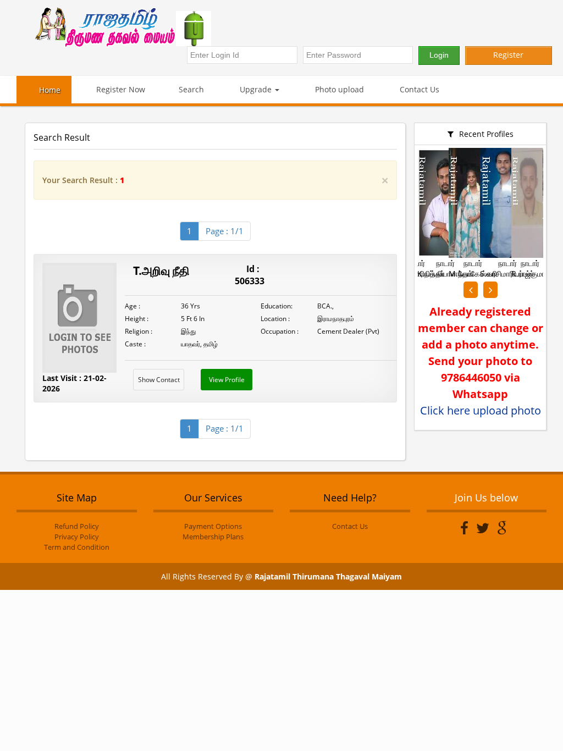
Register (508, 54)
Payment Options (213, 526)
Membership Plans (213, 537)
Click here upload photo (480, 410)
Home (49, 90)
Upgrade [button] (256, 89)
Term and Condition (76, 547)
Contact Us (418, 89)
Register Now (119, 89)
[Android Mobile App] (236, 28)
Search (191, 89)
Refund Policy (76, 526)
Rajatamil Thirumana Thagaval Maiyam (328, 576)
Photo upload (338, 89)
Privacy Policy (76, 537)
